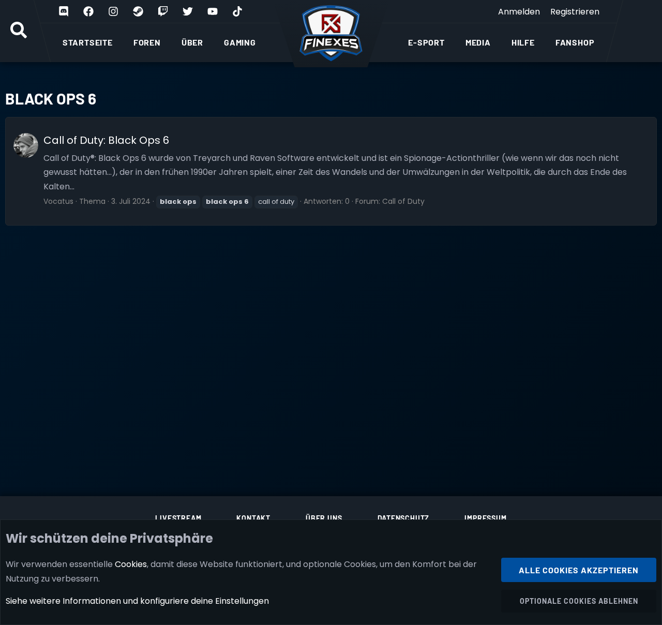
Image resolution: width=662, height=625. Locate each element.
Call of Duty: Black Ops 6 (106, 140)
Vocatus (58, 201)
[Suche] (18, 31)
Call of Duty (403, 201)
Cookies (131, 564)
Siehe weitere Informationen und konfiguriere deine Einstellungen (137, 601)
